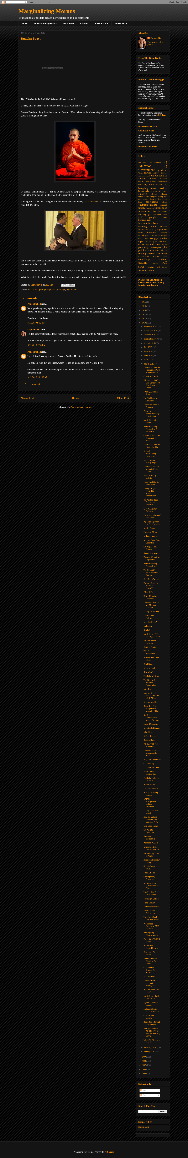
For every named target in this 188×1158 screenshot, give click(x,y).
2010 (144, 323)
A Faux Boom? (149, 736)
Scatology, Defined (151, 899)
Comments (146, 1095)
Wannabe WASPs (150, 843)
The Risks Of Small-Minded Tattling (150, 572)
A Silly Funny (149, 528)
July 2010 (148, 347)
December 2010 (151, 326)
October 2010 (150, 335)
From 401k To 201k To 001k (151, 940)
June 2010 (148, 351)
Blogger (110, 1152)
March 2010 (149, 364)
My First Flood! (150, 622)
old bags (145, 244)
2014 (144, 306)
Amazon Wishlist (150, 702)
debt (165, 197)
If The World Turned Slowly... (151, 947)
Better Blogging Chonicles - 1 (150, 597)
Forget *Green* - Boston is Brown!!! (150, 585)
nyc (165, 241)
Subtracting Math (150, 553)
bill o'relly (163, 185)
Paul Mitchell (34, 304)
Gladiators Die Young (149, 953)
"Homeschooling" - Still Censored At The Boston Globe (151, 384)
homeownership (144, 220)
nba (146, 241)
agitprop (156, 173)
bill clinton (33, 289)
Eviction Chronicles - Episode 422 (151, 558)
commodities (143, 197)
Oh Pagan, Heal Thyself (150, 548)
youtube (150, 270)
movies (163, 238)
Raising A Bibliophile (149, 837)
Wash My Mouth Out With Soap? (151, 918)
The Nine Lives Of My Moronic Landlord (151, 605)
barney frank (151, 182)
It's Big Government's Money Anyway (151, 717)
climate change (159, 194)
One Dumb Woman (151, 579)
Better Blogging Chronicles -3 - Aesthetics (150, 429)
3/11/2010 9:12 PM (36, 322)
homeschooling (148, 223)
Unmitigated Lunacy (152, 728)
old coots (155, 244)
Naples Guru (143, 1127)
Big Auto (142, 162)
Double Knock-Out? (151, 767)
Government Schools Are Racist (149, 970)
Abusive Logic (149, 668)
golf (41, 289)
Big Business (155, 162)
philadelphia (156, 247)
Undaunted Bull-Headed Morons (151, 848)
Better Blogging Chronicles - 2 (150, 565)
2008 (144, 1061)
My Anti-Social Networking (149, 642)
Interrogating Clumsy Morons (151, 934)
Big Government (152, 168)
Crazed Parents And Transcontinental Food (151, 438)
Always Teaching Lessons (150, 793)
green (165, 217)
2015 (144, 302)
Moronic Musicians (151, 907)
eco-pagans (152, 201)
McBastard (147, 626)
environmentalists (147, 204)
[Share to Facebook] (70, 285)
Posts (144, 1090)
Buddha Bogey (149, 740)
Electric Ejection (150, 647)
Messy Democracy (151, 724)
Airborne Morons (150, 536)
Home (24, 23)
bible (140, 185)
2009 (144, 1057)
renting (142, 253)
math (140, 238)
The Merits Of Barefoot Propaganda (149, 983)
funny (156, 211)
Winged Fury (148, 592)
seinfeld (151, 253)
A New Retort (149, 784)
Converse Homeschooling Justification (151, 413)
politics (142, 250)
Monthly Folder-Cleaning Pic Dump (150, 961)
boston (162, 188)
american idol (144, 176)
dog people (143, 199)
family (141, 207)
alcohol (164, 173)
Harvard (147, 173)
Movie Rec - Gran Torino (150, 421)
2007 (144, 1065)
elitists (164, 202)
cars (159, 191)
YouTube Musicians (151, 676)
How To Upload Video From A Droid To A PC (150, 819)
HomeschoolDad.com (147, 147)
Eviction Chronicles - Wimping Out (151, 445)
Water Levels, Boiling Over (150, 772)
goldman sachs (160, 214)
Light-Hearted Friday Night (149, 461)
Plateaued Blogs (150, 532)
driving (158, 199)
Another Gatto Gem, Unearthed (152, 541)
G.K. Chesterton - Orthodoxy (150, 510)
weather (151, 267)
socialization (143, 256)
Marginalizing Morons (47, 11)
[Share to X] (67, 285)
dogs (152, 199)
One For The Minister (148, 1016)
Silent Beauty (149, 903)
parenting (143, 247)
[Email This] (62, 285)
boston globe (143, 191)
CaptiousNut (33, 329)
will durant (161, 267)
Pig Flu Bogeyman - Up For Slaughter (151, 523)
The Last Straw (149, 873)
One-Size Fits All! (151, 376)
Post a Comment (32, 384)
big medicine (151, 184)
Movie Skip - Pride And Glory (151, 997)
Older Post (123, 398)
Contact (84, 23)
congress (153, 197)
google (152, 217)
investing (143, 229)
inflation (163, 227)
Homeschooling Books (45, 23)
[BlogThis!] (64, 285)
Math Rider (68, 23)
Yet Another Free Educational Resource (150, 502)
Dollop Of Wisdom (151, 612)
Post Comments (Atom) (81, 407)
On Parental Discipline (148, 831)
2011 (144, 318)
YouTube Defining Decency (151, 779)
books (153, 188)
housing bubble (147, 226)
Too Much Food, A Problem (151, 406)
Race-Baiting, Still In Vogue (151, 854)
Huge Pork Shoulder (152, 759)
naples (140, 241)
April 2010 (149, 360)
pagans (164, 244)
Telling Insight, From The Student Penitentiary (149, 492)
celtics (164, 191)
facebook (163, 205)
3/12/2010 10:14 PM (37, 377)
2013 (144, 310)
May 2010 (148, 356)
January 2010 (150, 1052)
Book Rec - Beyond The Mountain (151, 1023)
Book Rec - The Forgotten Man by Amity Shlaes (151, 708)
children (142, 193)
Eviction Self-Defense (149, 617)
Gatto (140, 173)
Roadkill (147, 630)
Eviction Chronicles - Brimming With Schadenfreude (151, 370)
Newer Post (27, 398)
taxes (165, 256)
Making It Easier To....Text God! (151, 1010)
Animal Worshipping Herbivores (149, 453)
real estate (153, 250)
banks (153, 178)
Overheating (148, 763)
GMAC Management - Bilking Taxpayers (150, 802)
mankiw (164, 233)
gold (150, 215)
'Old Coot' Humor (150, 826)
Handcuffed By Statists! (149, 476)
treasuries (155, 263)
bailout (154, 175)
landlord (151, 232)
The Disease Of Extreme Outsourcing (149, 682)
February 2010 (150, 1047)
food (164, 207)
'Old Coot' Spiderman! (149, 652)
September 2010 (151, 339)
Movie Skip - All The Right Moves (151, 635)
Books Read (121, 23)
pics (165, 247)
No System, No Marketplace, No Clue (151, 885)
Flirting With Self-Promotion (151, 745)
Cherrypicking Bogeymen (149, 878)
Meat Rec (147, 689)
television (162, 259)
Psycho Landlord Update (150, 1003)
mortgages (154, 238)
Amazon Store (101, 23)
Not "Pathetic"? (149, 977)
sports (156, 256)
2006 (144, 1069)
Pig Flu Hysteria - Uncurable (150, 399)
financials (150, 208)
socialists (162, 253)
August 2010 (149, 343)
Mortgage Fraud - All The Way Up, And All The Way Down (151, 1032)
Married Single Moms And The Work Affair (151, 695)
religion (164, 250)
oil (139, 244)
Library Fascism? (150, 788)
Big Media (161, 170)
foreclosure (144, 211)
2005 (144, 1073)
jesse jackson (50, 289)
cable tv (153, 191)
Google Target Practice (149, 867)
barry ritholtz (162, 182)
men (146, 238)
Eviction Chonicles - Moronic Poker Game (152, 469)
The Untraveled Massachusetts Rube (150, 753)
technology (144, 259)
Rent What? (148, 672)
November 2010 (151, 331)
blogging (143, 188)
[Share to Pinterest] (73, 285)
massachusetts (159, 235)
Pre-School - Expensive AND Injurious (151, 926)
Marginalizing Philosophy (149, 912)
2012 (144, 314)
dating (160, 197)
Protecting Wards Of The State (152, 516)
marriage (61, 289)
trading (142, 262)
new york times (155, 241)
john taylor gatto (156, 230)
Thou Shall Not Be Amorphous (151, 483)
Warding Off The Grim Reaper (150, 893)
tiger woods (72, 289)
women (142, 270)
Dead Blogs (148, 664)
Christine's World (146, 131)
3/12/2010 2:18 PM (36, 345)
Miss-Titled (148, 732)
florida (158, 207)
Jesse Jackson (90, 201)
